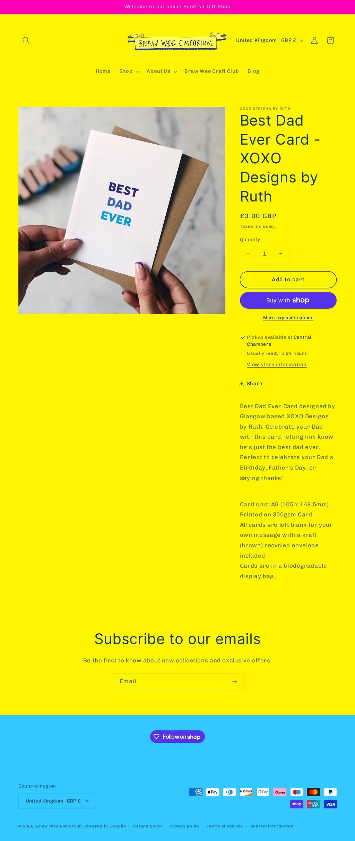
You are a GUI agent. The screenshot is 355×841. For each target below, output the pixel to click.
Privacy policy (184, 826)
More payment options (288, 317)
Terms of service (225, 826)
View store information (277, 364)
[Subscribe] (235, 681)
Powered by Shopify (104, 826)
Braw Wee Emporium (59, 826)
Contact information (272, 826)
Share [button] (254, 383)
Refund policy (148, 826)
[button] (26, 41)
